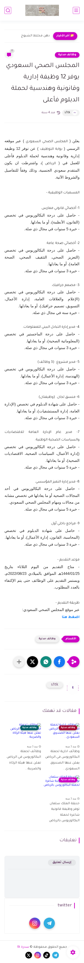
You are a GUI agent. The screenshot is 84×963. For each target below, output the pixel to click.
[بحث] (7, 10)
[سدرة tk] (42, 10)
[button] (59, 661)
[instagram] (34, 923)
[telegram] (49, 923)
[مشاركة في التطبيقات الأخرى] (19, 661)
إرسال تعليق (61, 862)
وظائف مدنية (67, 54)
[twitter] (28, 955)
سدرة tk (23, 947)
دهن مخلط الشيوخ (35, 36)
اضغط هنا (71, 617)
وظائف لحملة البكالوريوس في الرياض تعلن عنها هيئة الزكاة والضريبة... (24, 760)
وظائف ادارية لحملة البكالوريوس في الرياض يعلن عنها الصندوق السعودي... (62, 760)
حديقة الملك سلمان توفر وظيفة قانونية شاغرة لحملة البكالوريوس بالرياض (64, 812)
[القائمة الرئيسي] (76, 10)
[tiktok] (46, 955)
